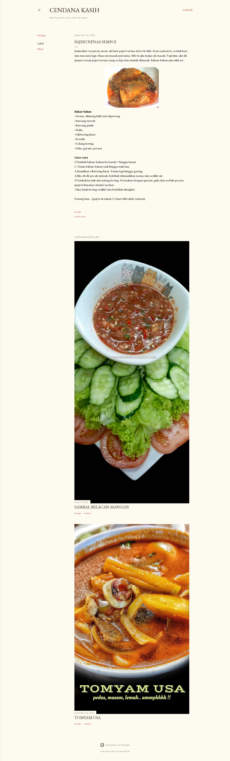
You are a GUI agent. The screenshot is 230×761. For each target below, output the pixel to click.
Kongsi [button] (41, 35)
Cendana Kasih (75, 10)
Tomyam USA (87, 717)
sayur (40, 48)
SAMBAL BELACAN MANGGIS (101, 507)
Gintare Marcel (122, 751)
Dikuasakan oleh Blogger (118, 745)
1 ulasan (87, 513)
